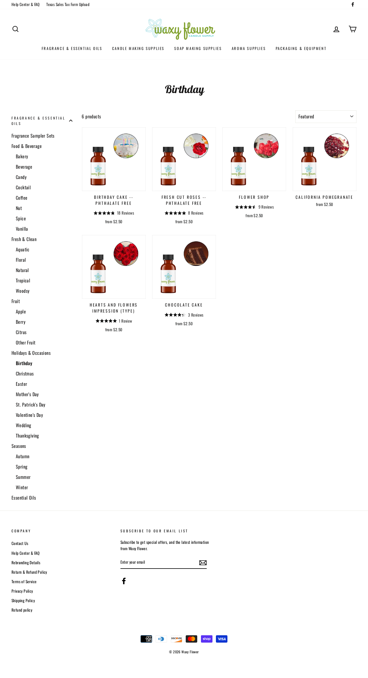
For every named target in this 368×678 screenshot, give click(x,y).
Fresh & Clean (24, 239)
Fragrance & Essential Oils (72, 48)
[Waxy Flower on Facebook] (123, 580)
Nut (19, 208)
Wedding (23, 425)
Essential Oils (24, 497)
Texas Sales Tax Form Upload (67, 4)
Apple (21, 311)
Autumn (22, 456)
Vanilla (22, 228)
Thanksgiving (27, 435)
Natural (22, 270)
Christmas (25, 373)
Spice (21, 218)
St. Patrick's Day (30, 404)
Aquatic (23, 249)
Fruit (16, 301)
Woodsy (22, 290)
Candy (21, 177)
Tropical (23, 280)
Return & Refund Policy (29, 572)
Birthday (24, 363)
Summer (23, 476)
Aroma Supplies (249, 48)
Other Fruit (25, 342)
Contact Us (20, 543)
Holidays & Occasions (31, 352)
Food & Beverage (27, 145)
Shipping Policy (23, 600)
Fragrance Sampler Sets (33, 135)
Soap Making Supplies (198, 48)
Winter (22, 487)
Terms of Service (24, 581)
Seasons (19, 445)
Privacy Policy (22, 591)
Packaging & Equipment (301, 48)
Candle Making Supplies (138, 48)
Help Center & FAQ (26, 4)
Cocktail (23, 187)
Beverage (24, 166)
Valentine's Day (29, 414)
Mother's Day (27, 394)
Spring (21, 466)
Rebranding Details (26, 562)
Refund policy (22, 610)
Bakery (22, 156)
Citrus (21, 332)
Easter (21, 383)
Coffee (21, 197)
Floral (21, 259)
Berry (20, 321)
